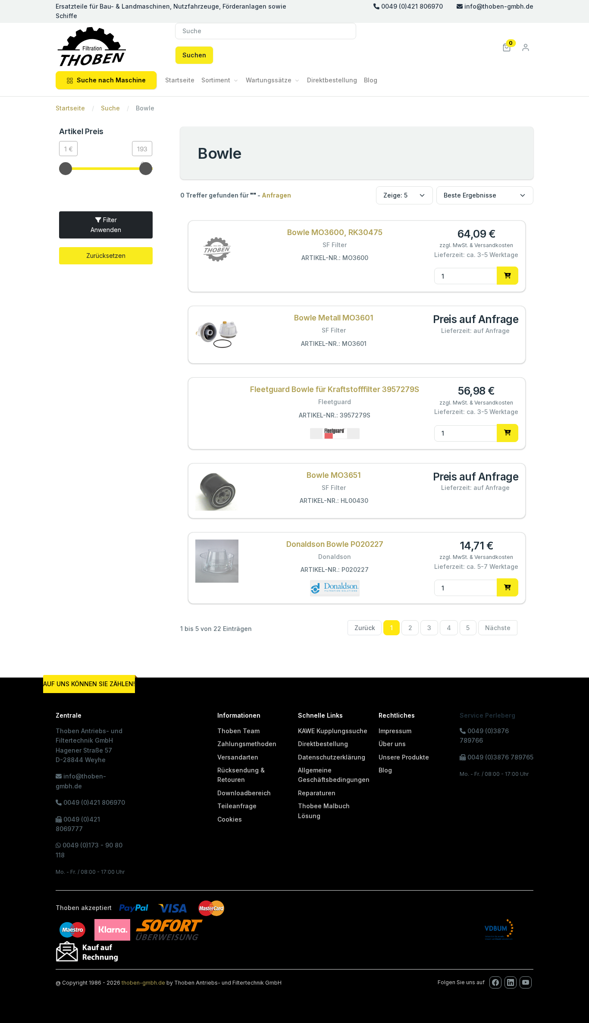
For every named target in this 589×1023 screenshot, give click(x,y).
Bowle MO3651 (334, 475)
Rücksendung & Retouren (241, 774)
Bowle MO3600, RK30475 (334, 232)
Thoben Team (238, 730)
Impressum (395, 730)
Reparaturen (316, 793)
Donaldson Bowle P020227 (334, 544)
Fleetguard (334, 401)
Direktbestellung (332, 80)
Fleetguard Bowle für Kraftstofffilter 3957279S (334, 389)
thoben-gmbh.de (143, 982)
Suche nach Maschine (111, 80)
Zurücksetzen (105, 255)
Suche (110, 108)
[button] (506, 46)
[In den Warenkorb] (507, 276)
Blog (370, 80)
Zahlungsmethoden (246, 743)
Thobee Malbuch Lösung (324, 810)
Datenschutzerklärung (331, 757)
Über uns (392, 743)
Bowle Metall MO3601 (333, 317)
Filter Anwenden (106, 224)
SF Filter (335, 244)
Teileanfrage (237, 806)
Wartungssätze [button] (268, 80)
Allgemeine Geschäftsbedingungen (334, 774)
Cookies (229, 819)
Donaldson (334, 556)
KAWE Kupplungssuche (332, 730)
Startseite (179, 80)
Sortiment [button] (215, 80)
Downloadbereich (244, 793)
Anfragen (276, 195)
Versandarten (237, 757)
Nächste (498, 627)
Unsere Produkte (404, 757)
